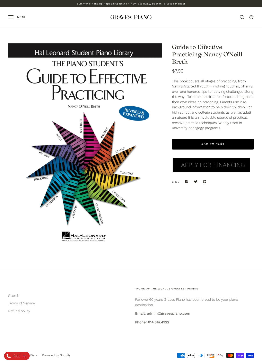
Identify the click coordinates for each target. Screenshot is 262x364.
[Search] (241, 17)
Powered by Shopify (56, 355)
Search (13, 296)
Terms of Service (21, 303)
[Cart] (251, 17)
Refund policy (19, 311)
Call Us (18, 355)
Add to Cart (213, 144)
